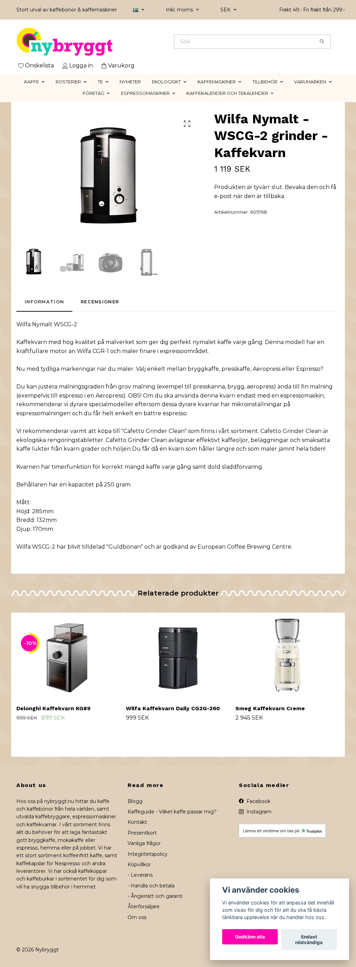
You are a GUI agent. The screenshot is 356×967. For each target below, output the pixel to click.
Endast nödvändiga (309, 939)
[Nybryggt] (97, 41)
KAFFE (31, 81)
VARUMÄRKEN (310, 81)
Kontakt (137, 822)
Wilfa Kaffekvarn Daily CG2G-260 (173, 708)
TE (100, 81)
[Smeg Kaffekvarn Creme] (287, 656)
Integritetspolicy (148, 854)
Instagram (258, 812)
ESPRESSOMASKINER (145, 93)
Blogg (135, 801)
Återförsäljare (144, 906)
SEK (226, 10)
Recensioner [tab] (100, 301)
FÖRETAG (93, 93)
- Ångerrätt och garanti (155, 896)
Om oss (137, 917)
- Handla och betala (151, 886)
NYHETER (130, 81)
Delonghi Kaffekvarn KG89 (53, 708)
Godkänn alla (250, 937)
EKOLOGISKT (166, 81)
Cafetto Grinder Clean (154, 431)
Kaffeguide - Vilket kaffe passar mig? (172, 812)
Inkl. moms (180, 10)
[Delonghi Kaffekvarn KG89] (68, 656)
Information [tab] (44, 301)
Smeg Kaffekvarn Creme (270, 708)
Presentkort (142, 833)
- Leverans (140, 875)
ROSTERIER (68, 81)
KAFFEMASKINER (216, 81)
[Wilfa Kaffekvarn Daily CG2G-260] (178, 656)
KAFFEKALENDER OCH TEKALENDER (227, 93)
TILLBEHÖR (264, 81)
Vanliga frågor (144, 843)
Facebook (257, 801)
